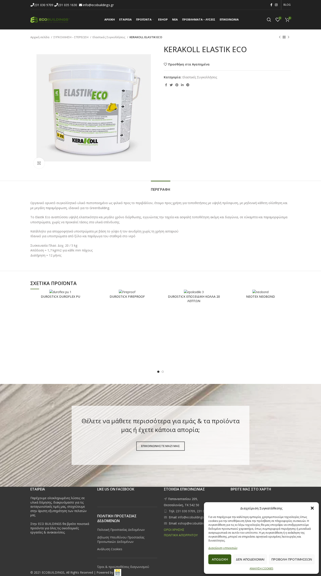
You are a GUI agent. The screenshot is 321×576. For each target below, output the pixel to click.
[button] (312, 508)
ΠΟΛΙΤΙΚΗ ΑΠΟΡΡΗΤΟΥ (181, 535)
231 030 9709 (44, 5)
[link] (117, 572)
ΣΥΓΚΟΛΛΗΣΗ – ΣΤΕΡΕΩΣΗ (71, 37)
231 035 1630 (68, 5)
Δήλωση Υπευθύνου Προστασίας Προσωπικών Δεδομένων (120, 539)
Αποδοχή (220, 559)
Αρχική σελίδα (40, 37)
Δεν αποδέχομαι (250, 559)
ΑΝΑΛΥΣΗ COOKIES (261, 568)
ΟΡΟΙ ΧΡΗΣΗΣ (174, 530)
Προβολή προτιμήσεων (291, 559)
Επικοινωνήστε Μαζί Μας (160, 446)
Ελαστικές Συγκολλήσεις (109, 37)
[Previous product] (280, 37)
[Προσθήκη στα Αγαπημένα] (72, 296)
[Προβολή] (39, 163)
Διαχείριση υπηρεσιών (222, 548)
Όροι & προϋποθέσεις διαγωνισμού (123, 567)
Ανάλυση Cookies (109, 549)
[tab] (160, 187)
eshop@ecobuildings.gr (194, 523)
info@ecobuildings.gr (98, 5)
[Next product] (288, 37)
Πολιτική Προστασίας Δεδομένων (121, 530)
